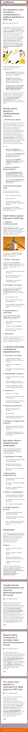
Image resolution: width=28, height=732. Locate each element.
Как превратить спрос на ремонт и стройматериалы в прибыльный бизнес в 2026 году (13, 14)
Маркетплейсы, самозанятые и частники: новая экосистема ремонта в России (13, 640)
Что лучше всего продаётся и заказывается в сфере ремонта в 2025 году (13, 685)
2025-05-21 (7, 693)
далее (4, 624)
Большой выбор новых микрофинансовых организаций (12, 710)
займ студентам (10, 621)
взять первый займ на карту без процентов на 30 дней (13, 659)
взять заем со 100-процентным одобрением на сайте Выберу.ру (13, 46)
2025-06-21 (7, 23)
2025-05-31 (7, 648)
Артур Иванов (14, 23)
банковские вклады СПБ (9, 137)
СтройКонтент (8, 2)
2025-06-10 (7, 599)
